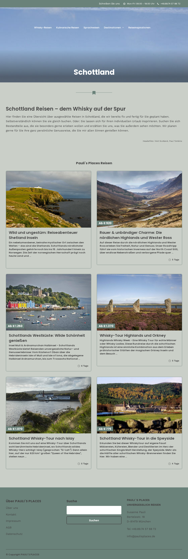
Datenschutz (14, 534)
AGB (9, 527)
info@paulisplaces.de (141, 536)
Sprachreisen (91, 27)
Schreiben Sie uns (109, 3)
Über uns (12, 508)
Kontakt (11, 514)
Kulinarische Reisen (67, 27)
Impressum (13, 521)
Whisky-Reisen (43, 27)
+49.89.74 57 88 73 (170, 3)
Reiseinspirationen (139, 27)
